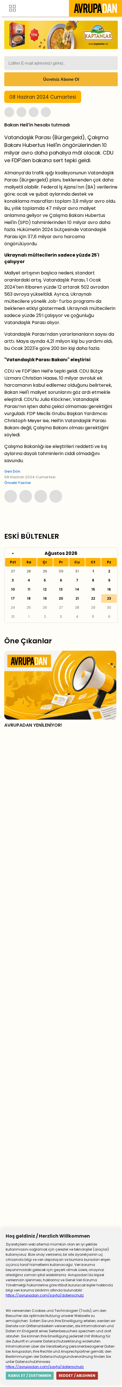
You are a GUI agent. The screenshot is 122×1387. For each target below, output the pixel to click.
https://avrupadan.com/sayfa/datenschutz (45, 1295)
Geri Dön (12, 471)
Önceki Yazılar (17, 482)
